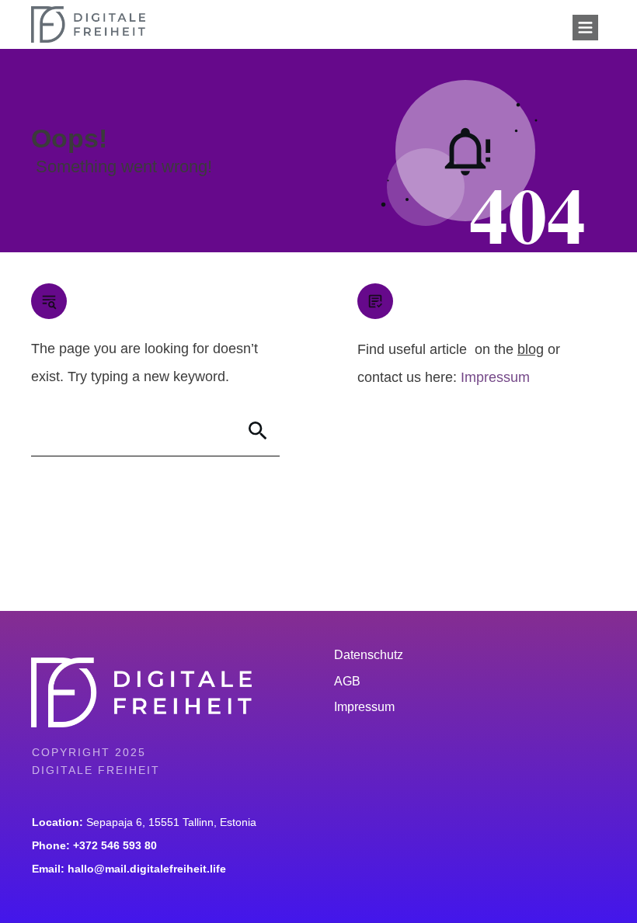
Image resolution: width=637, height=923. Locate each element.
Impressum (495, 377)
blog (530, 349)
